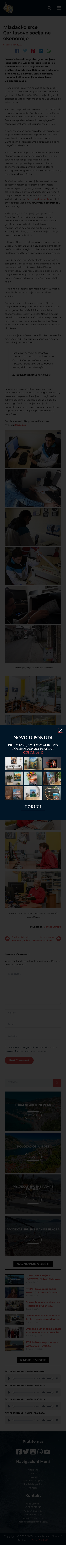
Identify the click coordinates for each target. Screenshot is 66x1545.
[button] (61, 730)
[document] (33, 772)
